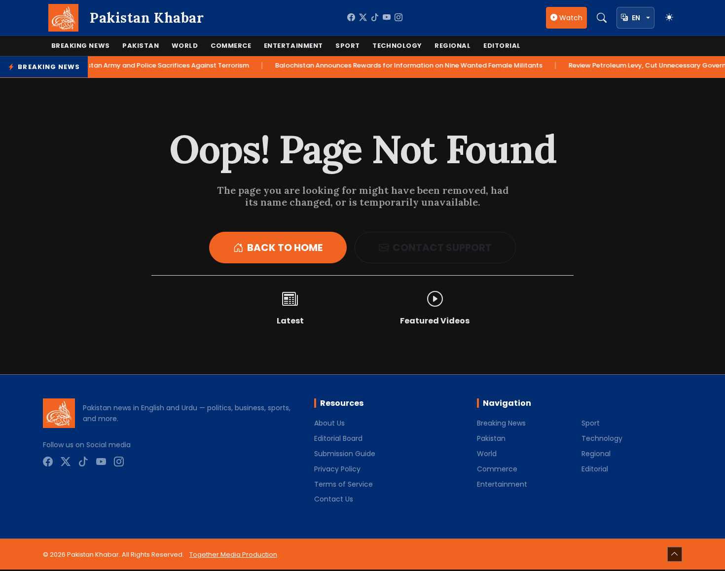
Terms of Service (343, 484)
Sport (347, 45)
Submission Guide (344, 454)
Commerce (231, 45)
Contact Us (333, 499)
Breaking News (80, 45)
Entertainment (293, 45)
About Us (329, 423)
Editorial (502, 45)
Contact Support (442, 247)
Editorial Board (338, 438)
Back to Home (285, 247)
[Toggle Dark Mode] (669, 18)
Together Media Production (233, 554)
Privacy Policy (337, 469)
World (185, 45)
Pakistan (140, 45)
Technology (397, 45)
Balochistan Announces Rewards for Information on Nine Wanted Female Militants (406, 65)
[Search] (602, 18)
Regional (453, 45)
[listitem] (351, 18)
